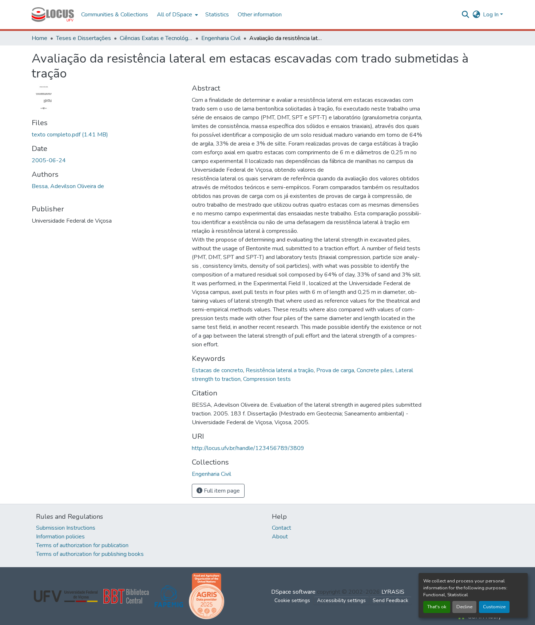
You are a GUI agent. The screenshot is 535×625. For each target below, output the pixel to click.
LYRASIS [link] (392, 592)
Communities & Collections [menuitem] (114, 15)
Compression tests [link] (267, 379)
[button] (53, 14)
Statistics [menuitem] (217, 15)
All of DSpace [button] (174, 15)
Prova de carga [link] (335, 370)
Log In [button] (491, 15)
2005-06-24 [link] (49, 160)
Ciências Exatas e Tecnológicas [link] (156, 38)
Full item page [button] (221, 491)
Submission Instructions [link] (65, 528)
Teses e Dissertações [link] (83, 38)
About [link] (280, 537)
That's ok (436, 607)
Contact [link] (281, 528)
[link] (107, 134)
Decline (464, 607)
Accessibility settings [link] (341, 600)
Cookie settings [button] (292, 600)
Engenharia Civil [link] (221, 38)
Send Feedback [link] (390, 600)
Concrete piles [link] (375, 370)
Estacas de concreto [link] (217, 370)
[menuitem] (176, 14)
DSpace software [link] (293, 592)
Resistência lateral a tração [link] (280, 370)
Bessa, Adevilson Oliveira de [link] (68, 186)
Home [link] (39, 38)
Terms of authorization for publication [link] (82, 545)
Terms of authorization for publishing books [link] (90, 554)
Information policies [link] (60, 537)
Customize (494, 607)
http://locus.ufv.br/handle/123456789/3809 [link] (248, 448)
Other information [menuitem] (260, 15)
